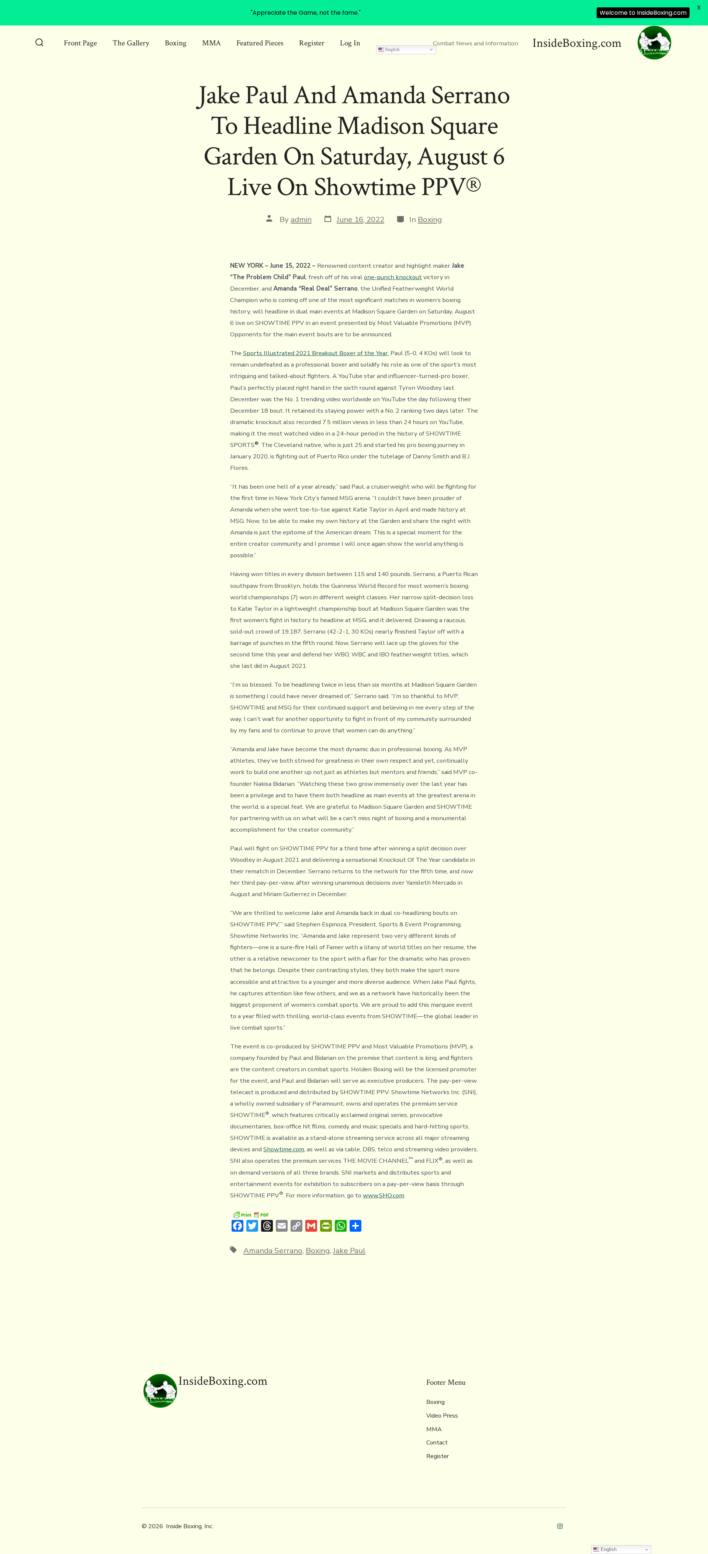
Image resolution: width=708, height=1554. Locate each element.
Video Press (442, 1416)
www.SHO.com (383, 1195)
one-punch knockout (393, 277)
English (392, 49)
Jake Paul (349, 1250)
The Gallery (130, 43)
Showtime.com (283, 1149)
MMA (211, 43)
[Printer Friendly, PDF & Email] (250, 1214)
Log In (350, 43)
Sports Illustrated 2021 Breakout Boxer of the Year (315, 353)
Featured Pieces (259, 43)
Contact (437, 1443)
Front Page (80, 43)
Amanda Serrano (272, 1250)
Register (311, 43)
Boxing (176, 43)
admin (301, 219)
